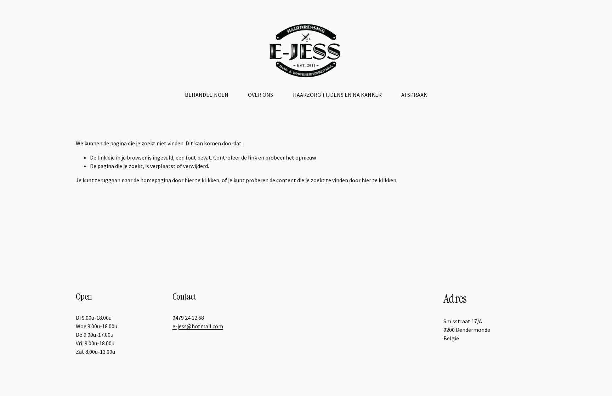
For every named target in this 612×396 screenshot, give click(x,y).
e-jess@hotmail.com (197, 326)
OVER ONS (260, 94)
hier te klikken (202, 180)
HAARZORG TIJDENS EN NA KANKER (337, 94)
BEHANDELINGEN (206, 94)
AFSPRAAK (414, 94)
